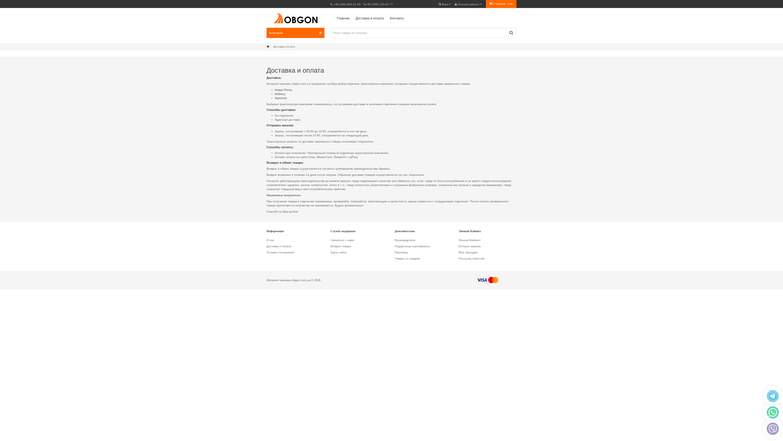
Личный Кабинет (470, 240)
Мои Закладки (468, 252)
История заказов (470, 246)
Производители (405, 240)
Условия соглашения (280, 252)
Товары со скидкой (407, 258)
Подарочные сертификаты (412, 246)
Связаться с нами (342, 240)
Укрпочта (281, 98)
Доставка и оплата (279, 246)
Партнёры (401, 252)
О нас (270, 240)
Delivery (280, 94)
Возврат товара (341, 246)
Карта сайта (339, 252)
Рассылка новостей (471, 258)
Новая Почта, (284, 89)
